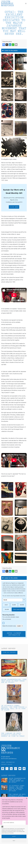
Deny (14, 840)
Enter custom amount (18, 609)
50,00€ (14, 604)
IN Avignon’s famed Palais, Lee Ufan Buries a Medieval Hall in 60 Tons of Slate (14, 708)
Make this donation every (9, 626)
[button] (2, 826)
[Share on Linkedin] (10, 44)
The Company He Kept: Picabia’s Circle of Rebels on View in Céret (12, 735)
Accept (14, 836)
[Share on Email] (16, 44)
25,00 (6, 604)
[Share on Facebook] (3, 44)
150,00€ (7, 609)
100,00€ (22, 604)
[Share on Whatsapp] (13, 44)
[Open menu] (26, 3)
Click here (14, 207)
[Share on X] (7, 44)
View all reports (9, 652)
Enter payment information (14, 634)
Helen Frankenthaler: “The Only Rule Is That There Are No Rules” (14, 681)
